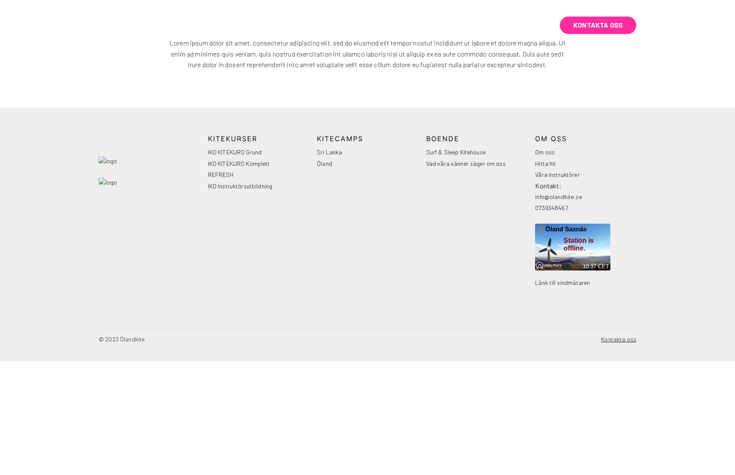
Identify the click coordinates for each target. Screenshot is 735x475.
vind (526, 25)
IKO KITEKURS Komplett (239, 163)
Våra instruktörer (557, 174)
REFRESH (221, 174)
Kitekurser (305, 25)
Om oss (480, 25)
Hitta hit (545, 163)
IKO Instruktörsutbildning (240, 186)
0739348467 (551, 207)
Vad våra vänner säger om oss (466, 163)
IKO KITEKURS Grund (235, 152)
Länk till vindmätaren (562, 282)
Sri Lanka (329, 152)
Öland (324, 163)
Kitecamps (371, 25)
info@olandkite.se (558, 196)
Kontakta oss (598, 25)
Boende (429, 25)
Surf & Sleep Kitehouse (456, 152)
